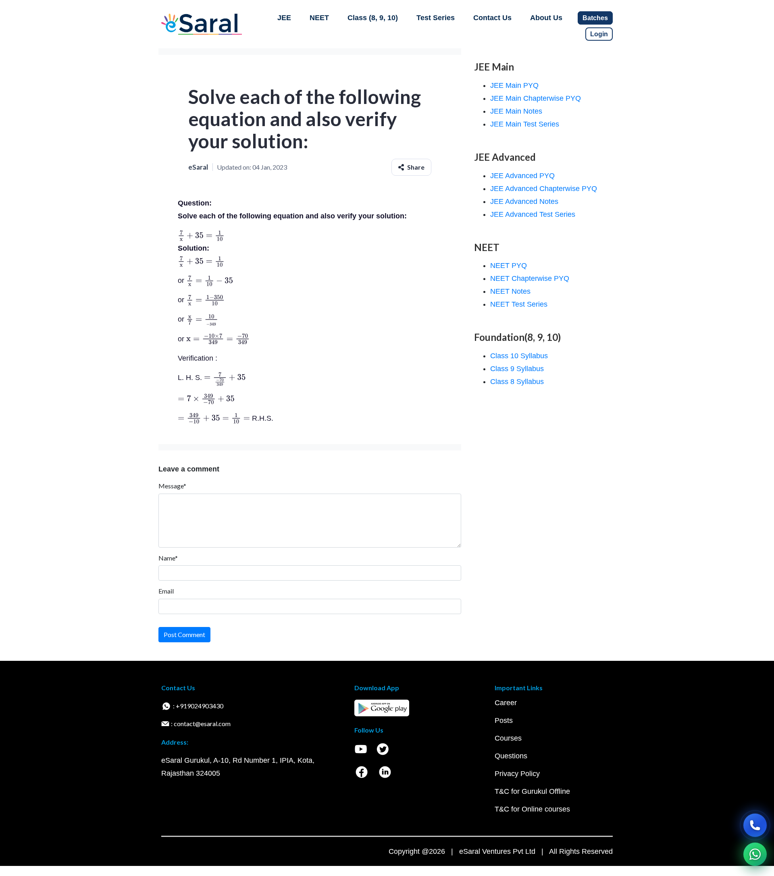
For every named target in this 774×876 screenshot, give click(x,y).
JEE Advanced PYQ (522, 176)
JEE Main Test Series (524, 124)
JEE (284, 18)
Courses (508, 738)
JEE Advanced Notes (524, 201)
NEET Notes (510, 291)
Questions (511, 756)
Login (599, 34)
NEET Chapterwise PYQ (529, 278)
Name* (168, 558)
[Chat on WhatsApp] (755, 854)
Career (506, 703)
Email (166, 591)
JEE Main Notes (516, 111)
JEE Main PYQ (514, 85)
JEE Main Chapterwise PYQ (535, 98)
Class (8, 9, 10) (372, 18)
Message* (172, 486)
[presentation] (201, 235)
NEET (319, 18)
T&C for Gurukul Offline (532, 791)
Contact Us (492, 18)
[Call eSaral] (755, 825)
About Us (546, 18)
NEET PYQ (508, 266)
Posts (504, 720)
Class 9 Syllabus (517, 369)
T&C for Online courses (532, 809)
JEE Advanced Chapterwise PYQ (543, 189)
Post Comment (184, 634)
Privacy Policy (517, 774)
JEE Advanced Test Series (532, 214)
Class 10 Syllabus (519, 356)
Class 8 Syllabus (517, 382)
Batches (595, 18)
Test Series (435, 18)
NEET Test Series (518, 304)
